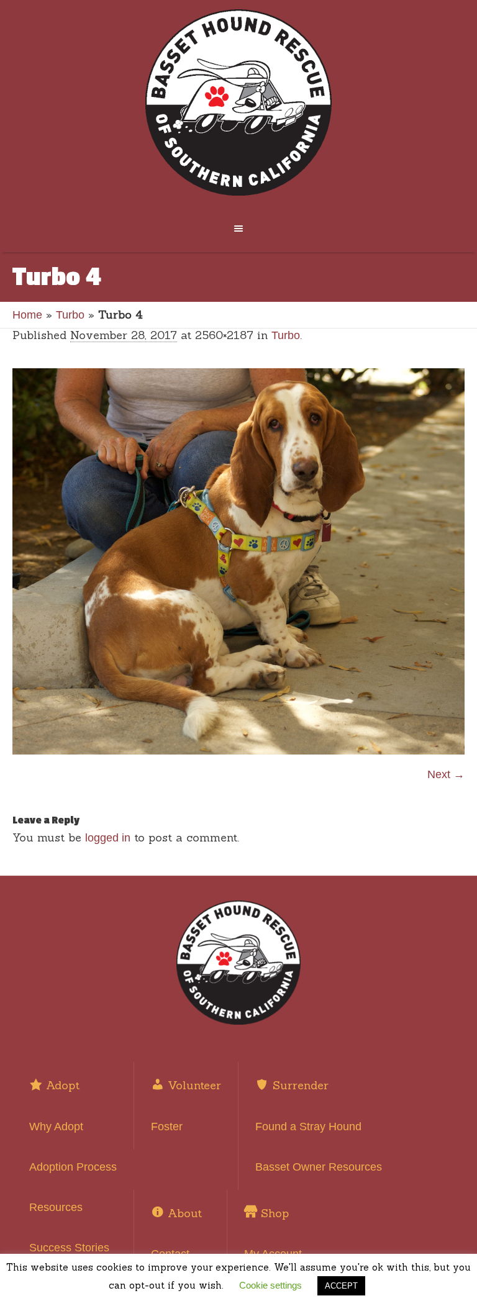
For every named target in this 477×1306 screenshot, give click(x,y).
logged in (107, 838)
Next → (446, 774)
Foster (167, 1126)
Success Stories (69, 1247)
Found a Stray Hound (308, 1126)
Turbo (70, 315)
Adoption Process (73, 1167)
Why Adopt (56, 1126)
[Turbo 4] (238, 561)
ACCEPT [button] (341, 1285)
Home (27, 315)
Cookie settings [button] (270, 1285)
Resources (56, 1207)
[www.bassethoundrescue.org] (238, 102)
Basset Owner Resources (318, 1167)
